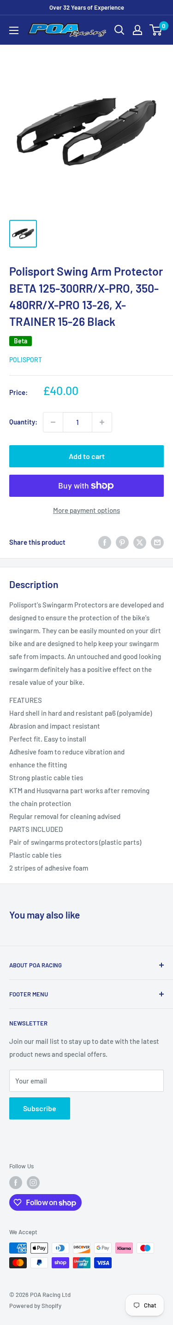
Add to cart (87, 456)
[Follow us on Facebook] (15, 1182)
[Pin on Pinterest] (122, 542)
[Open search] (119, 30)
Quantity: (23, 422)
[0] (156, 29)
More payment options (86, 510)
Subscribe (39, 1108)
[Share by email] (157, 542)
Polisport (25, 360)
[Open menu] (13, 30)
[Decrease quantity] (53, 422)
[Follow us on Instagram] (33, 1182)
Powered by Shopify (35, 1305)
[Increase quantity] (102, 422)
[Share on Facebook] (104, 542)
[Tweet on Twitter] (139, 542)
